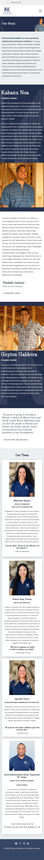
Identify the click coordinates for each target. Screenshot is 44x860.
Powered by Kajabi (22, 854)
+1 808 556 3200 (15, 3)
